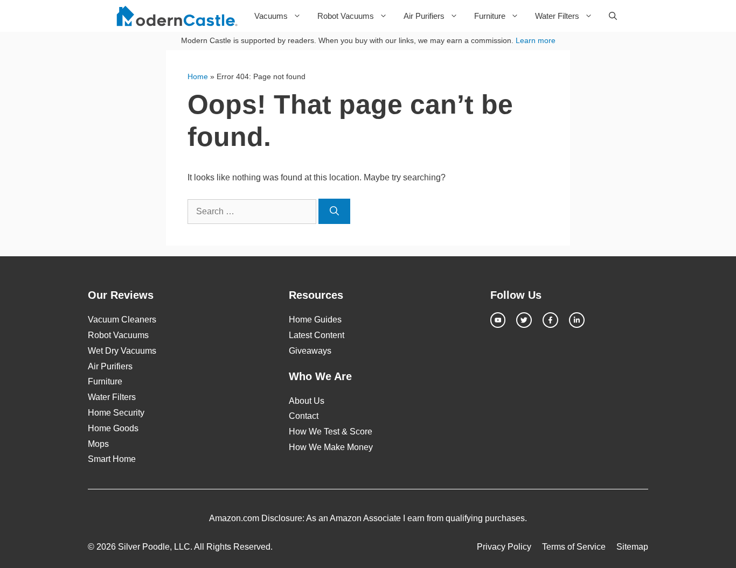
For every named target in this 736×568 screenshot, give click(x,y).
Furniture (489, 15)
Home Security (116, 412)
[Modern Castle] (178, 16)
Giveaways (310, 350)
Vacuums (271, 15)
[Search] (334, 212)
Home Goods (113, 428)
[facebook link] (550, 320)
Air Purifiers (424, 15)
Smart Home (112, 459)
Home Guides (315, 319)
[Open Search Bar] (613, 16)
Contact (303, 415)
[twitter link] (524, 320)
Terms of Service (574, 546)
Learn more (536, 41)
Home (198, 77)
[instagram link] (498, 320)
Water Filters (557, 15)
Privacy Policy (504, 546)
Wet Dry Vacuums (122, 350)
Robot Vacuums (345, 15)
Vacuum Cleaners (122, 319)
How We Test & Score (330, 431)
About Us (306, 400)
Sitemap (632, 546)
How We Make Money (331, 447)
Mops (98, 443)
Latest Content (316, 335)
